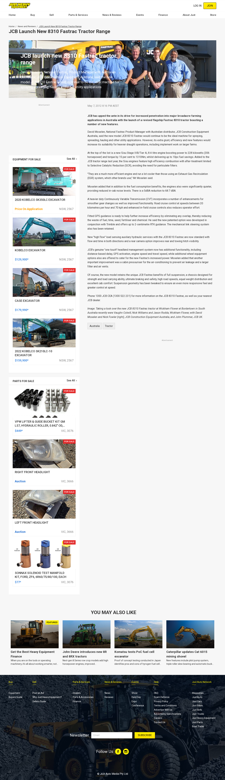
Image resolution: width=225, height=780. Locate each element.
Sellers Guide (39, 701)
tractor (109, 326)
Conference (138, 705)
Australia (95, 326)
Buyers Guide (15, 697)
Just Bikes (197, 705)
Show (135, 693)
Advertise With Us (163, 709)
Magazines (198, 693)
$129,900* (21, 259)
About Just (189, 14)
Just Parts (197, 722)
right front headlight (32, 472)
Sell (51, 14)
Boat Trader (198, 726)
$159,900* (21, 360)
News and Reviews (27, 26)
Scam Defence (161, 697)
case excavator (27, 300)
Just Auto (197, 697)
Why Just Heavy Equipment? (47, 697)
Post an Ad (38, 693)
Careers (158, 718)
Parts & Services (78, 14)
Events (140, 14)
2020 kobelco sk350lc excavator (40, 199)
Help (156, 682)
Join (210, 5)
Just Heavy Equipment (203, 718)
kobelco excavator (30, 250)
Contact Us (159, 722)
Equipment (14, 693)
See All (71, 158)
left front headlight (31, 522)
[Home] (19, 6)
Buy (32, 14)
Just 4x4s (197, 709)
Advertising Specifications (167, 714)
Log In (197, 5)
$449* (19, 431)
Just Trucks (198, 714)
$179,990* (21, 310)
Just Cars (197, 701)
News (107, 693)
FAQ (156, 693)
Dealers (77, 693)
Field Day (136, 697)
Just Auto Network (201, 682)
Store (213, 14)
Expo (134, 701)
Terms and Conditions (165, 705)
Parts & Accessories (83, 697)
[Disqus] (149, 434)
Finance (163, 14)
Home (12, 14)
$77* (18, 582)
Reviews (109, 697)
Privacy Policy (161, 701)
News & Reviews (111, 14)
